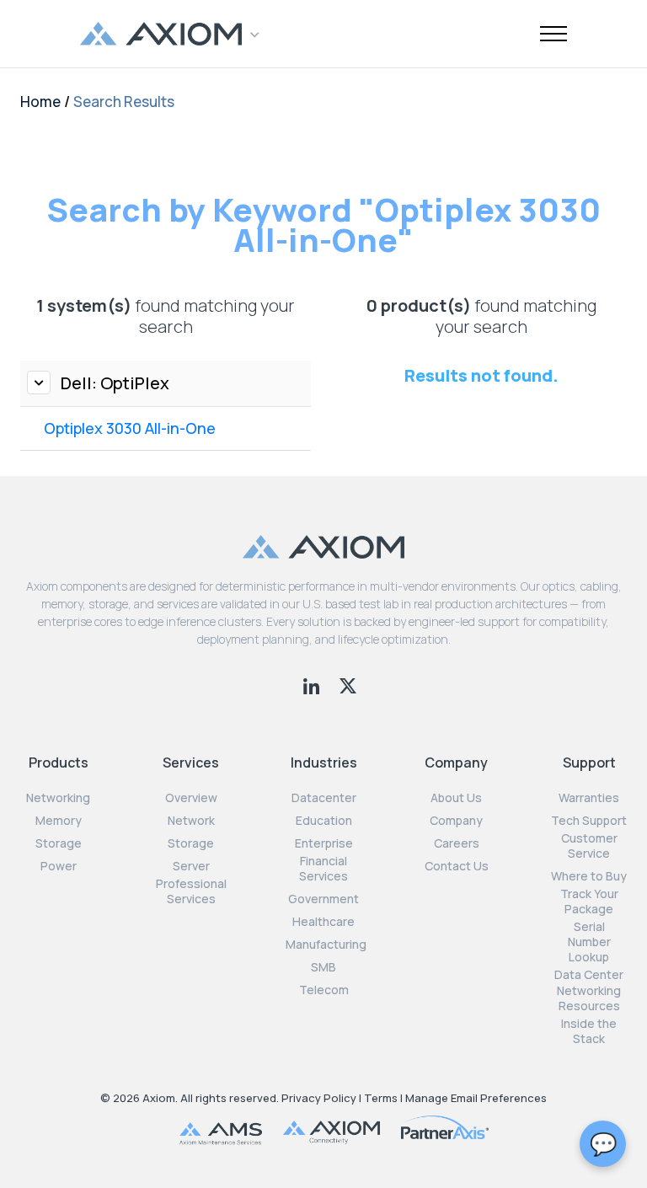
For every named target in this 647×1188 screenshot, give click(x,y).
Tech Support (589, 820)
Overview (191, 797)
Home (40, 101)
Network (191, 820)
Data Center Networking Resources (588, 990)
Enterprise (324, 843)
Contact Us (457, 866)
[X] (348, 684)
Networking (58, 797)
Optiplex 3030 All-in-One (130, 428)
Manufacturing (326, 944)
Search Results (123, 101)
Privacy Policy (318, 1097)
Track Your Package (589, 901)
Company (456, 820)
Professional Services (191, 891)
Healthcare (323, 921)
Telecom (324, 990)
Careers (456, 843)
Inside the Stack (589, 1031)
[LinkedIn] (313, 684)
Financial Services (323, 869)
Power (58, 866)
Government (323, 899)
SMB (323, 967)
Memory (58, 820)
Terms (381, 1097)
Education (324, 820)
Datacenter (323, 797)
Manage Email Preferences (476, 1097)
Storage (58, 843)
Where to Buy (589, 876)
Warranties (589, 797)
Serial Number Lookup (589, 942)
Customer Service (589, 846)
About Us (456, 797)
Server (191, 866)
